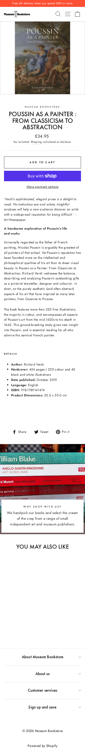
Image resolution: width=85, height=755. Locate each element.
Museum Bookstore (42, 107)
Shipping (36, 142)
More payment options (43, 186)
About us (42, 673)
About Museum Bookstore (42, 656)
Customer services (42, 690)
